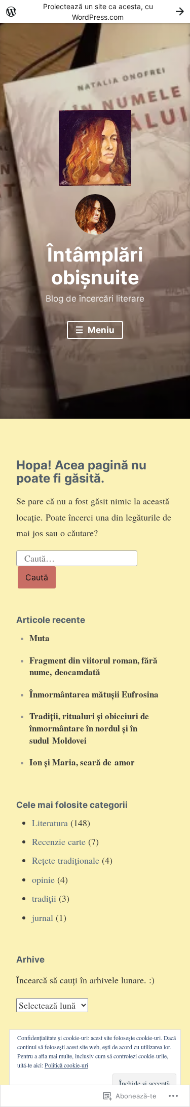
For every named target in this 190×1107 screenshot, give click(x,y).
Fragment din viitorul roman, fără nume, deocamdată (93, 666)
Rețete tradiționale (65, 860)
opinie (43, 879)
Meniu (100, 330)
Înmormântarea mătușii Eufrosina (94, 694)
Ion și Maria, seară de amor (82, 762)
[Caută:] (77, 556)
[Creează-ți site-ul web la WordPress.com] (95, 11)
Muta (39, 638)
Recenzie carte (59, 841)
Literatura (50, 823)
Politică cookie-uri (66, 1065)
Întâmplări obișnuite (95, 266)
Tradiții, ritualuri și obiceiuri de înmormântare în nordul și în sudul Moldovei (89, 728)
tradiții (44, 898)
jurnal (42, 917)
